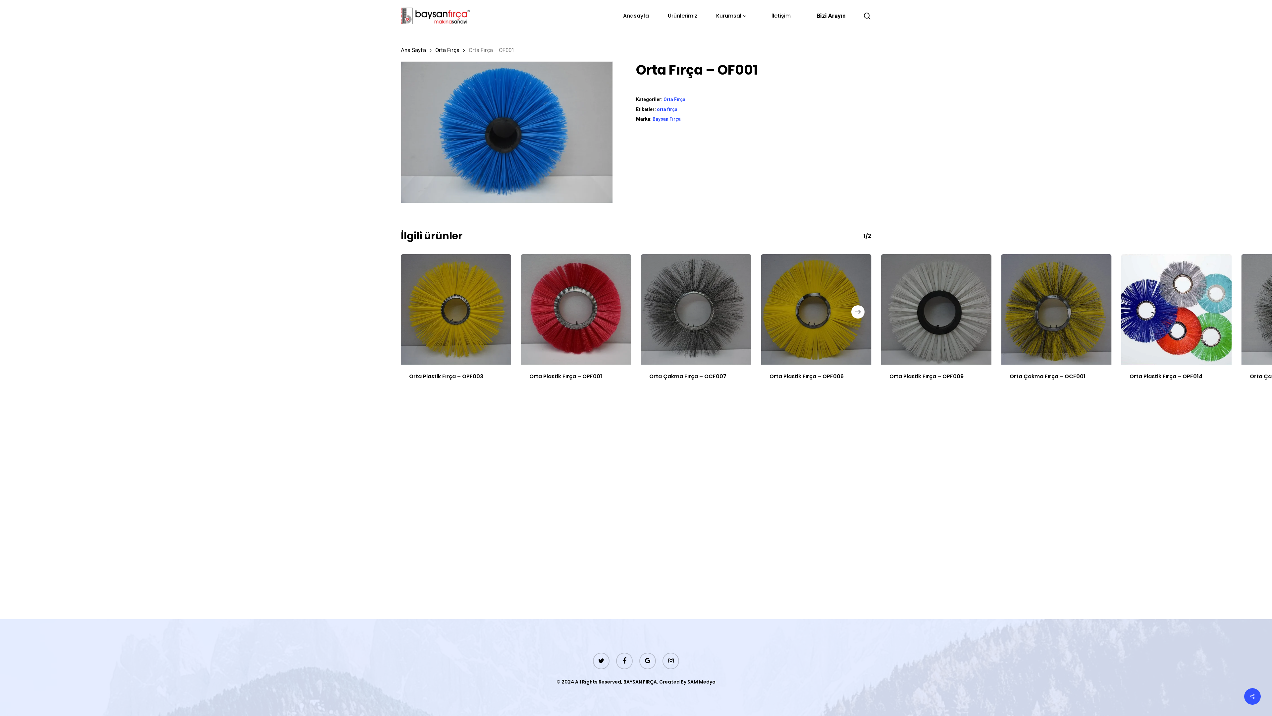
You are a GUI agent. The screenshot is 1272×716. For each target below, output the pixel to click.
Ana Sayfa (413, 50)
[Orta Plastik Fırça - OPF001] (576, 309)
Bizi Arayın (831, 15)
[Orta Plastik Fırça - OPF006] (816, 309)
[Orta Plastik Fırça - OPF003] (456, 309)
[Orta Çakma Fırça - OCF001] (1056, 309)
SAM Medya (701, 682)
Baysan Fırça (667, 119)
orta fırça (667, 109)
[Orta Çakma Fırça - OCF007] (696, 309)
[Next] (858, 312)
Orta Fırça (447, 50)
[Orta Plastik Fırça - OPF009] (936, 309)
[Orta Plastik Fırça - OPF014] (1176, 309)
